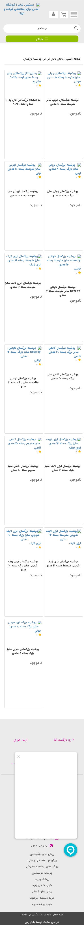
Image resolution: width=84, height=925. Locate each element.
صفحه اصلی (73, 59)
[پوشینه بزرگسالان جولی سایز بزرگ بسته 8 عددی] (23, 625)
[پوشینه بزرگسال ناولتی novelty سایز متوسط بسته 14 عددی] (63, 261)
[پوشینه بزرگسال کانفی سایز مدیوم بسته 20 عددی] (23, 442)
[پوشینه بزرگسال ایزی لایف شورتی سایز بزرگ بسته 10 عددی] (23, 535)
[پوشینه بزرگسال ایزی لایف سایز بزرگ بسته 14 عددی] (63, 442)
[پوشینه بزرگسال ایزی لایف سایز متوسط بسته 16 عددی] (23, 259)
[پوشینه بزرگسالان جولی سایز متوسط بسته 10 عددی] (63, 75)
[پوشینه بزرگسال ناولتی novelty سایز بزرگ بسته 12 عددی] (23, 352)
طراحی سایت (51, 922)
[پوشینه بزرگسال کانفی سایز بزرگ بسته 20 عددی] (63, 350)
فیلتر (39, 39)
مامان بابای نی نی (53, 59)
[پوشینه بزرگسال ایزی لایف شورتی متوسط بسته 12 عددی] (63, 535)
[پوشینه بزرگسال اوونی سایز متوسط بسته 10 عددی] (23, 167)
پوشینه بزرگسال (32, 59)
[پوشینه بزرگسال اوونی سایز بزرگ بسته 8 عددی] (63, 167)
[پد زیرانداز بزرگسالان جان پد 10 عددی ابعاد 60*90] (23, 75)
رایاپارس (30, 922)
